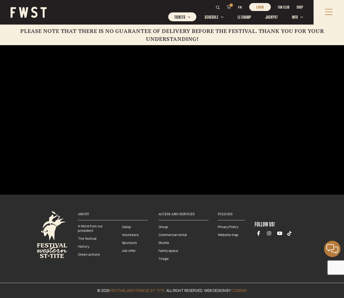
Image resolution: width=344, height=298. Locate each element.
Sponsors (129, 242)
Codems (239, 290)
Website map (228, 235)
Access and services (176, 214)
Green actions (89, 254)
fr (240, 7)
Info (295, 17)
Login (260, 7)
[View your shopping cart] (229, 7)
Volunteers (130, 235)
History (83, 246)
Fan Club (283, 7)
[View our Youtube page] (280, 233)
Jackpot (271, 17)
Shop (299, 7)
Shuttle (163, 242)
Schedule (211, 17)
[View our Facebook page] (259, 233)
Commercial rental (172, 235)
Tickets (179, 17)
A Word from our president (90, 228)
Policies (225, 214)
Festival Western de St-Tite (137, 290)
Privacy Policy (228, 227)
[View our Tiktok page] (289, 233)
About (83, 214)
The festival (87, 238)
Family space (168, 250)
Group (163, 227)
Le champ (244, 17)
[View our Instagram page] (269, 233)
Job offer (129, 250)
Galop (126, 227)
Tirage (163, 258)
